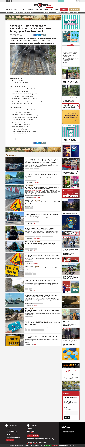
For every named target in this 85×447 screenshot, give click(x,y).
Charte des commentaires (12, 431)
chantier (26, 342)
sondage (31, 168)
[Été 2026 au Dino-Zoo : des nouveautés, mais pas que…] (71, 205)
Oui (65, 405)
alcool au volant (27, 236)
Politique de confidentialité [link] (71, 445)
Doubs (26, 226)
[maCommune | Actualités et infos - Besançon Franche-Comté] (42, 5)
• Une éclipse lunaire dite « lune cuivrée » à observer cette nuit (70, 56)
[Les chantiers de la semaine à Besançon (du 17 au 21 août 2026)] (14, 258)
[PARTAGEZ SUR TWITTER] (37, 35)
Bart (26, 185)
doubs (31, 180)
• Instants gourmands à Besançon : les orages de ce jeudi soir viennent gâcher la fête (70, 48)
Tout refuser (54, 445)
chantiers (26, 180)
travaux (34, 180)
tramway (37, 221)
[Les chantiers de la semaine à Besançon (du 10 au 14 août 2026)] (14, 313)
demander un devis (33, 435)
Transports (13, 23)
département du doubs (29, 195)
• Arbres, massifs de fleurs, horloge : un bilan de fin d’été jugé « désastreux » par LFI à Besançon (70, 52)
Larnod (26, 288)
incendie (35, 195)
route (39, 195)
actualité (32, 173)
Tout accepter (47, 445)
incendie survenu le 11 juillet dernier (35, 190)
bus (26, 221)
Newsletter (10, 440)
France (26, 293)
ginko (34, 221)
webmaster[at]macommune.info (33, 443)
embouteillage (36, 303)
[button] (76, 1)
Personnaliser (62, 445)
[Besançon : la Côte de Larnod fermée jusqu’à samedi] (14, 283)
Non (66, 407)
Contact (8, 428)
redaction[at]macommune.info (33, 429)
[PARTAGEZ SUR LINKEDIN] (40, 35)
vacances (41, 303)
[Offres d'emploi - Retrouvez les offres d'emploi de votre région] (71, 108)
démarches (29, 221)
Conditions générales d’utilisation (13, 437)
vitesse (51, 236)
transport (35, 248)
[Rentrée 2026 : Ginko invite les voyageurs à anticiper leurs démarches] (14, 325)
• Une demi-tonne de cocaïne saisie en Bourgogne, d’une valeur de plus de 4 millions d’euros (70, 63)
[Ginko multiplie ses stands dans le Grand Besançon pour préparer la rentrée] (14, 217)
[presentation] (63, 301)
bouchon (31, 303)
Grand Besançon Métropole (31, 213)
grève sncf (13, 139)
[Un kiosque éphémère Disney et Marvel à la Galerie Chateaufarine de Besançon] (71, 164)
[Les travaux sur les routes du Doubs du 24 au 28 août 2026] (14, 177)
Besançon (27, 157)
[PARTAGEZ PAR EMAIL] (42, 35)
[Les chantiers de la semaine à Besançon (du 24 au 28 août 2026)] (14, 204)
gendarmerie (44, 236)
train (17, 139)
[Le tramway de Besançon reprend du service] (14, 246)
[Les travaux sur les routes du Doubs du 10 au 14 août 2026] (14, 339)
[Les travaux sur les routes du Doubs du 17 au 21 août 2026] (14, 270)
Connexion (74, 196)
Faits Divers (30, 226)
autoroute (33, 236)
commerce (27, 168)
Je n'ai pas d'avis (68, 409)
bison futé (27, 303)
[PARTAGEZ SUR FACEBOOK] (35, 35)
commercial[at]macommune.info (33, 432)
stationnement (36, 168)
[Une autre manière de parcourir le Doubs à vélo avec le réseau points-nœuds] (71, 269)
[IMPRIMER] (44, 35)
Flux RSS (8, 434)
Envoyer (67, 417)
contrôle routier (38, 236)
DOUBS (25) (27, 173)
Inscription (67, 196)
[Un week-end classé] (14, 298)
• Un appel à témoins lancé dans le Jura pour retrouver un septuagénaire (71, 59)
